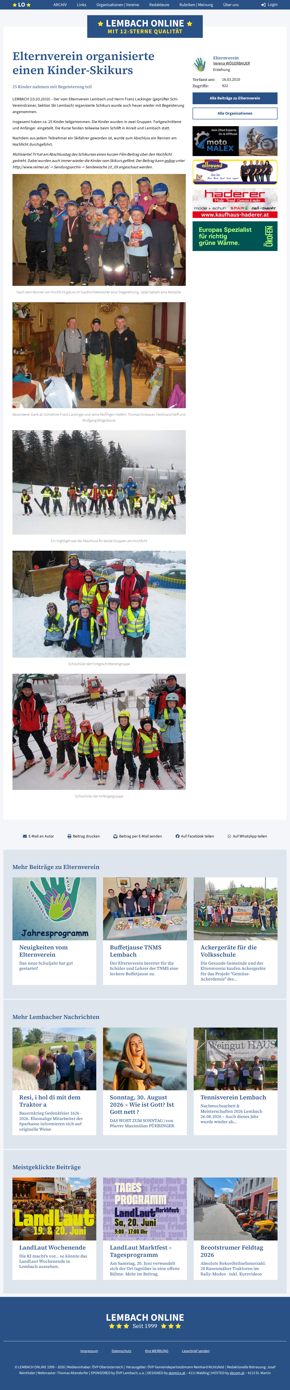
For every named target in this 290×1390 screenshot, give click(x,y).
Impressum (89, 1351)
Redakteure (159, 5)
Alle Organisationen (235, 113)
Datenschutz (121, 1351)
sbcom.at (237, 1373)
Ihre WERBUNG (156, 1351)
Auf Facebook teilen (197, 836)
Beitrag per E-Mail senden (140, 836)
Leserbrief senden (196, 1351)
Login (273, 4)
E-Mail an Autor (41, 836)
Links (81, 5)
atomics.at (177, 1373)
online (169, 161)
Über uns (231, 5)
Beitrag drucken (86, 836)
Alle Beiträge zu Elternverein (235, 98)
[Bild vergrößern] (199, 64)
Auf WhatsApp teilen (250, 836)
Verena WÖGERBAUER (231, 63)
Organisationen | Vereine (118, 5)
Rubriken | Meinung (196, 5)
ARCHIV (60, 5)
